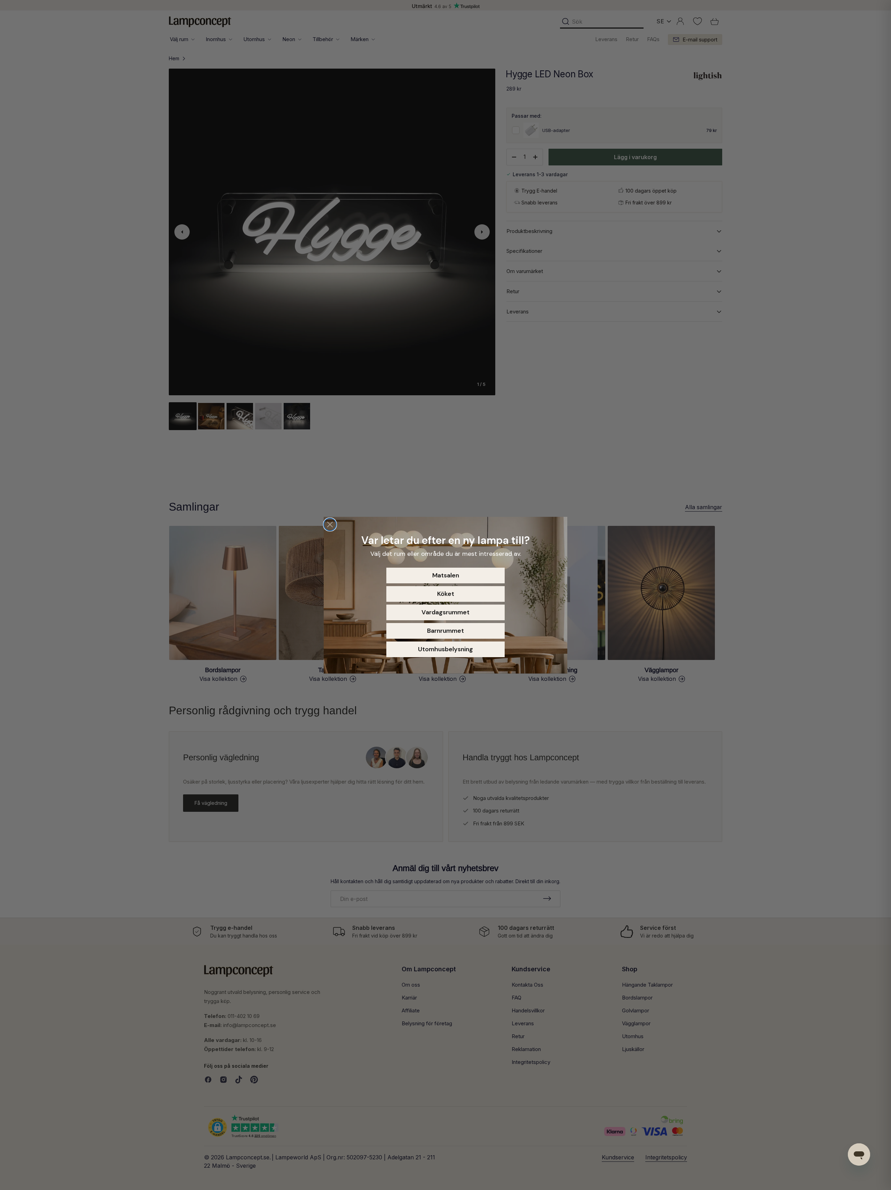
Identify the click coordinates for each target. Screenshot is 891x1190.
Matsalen (445, 575)
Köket (445, 594)
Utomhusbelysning (445, 649)
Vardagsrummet (445, 612)
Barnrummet (445, 631)
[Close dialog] (330, 524)
